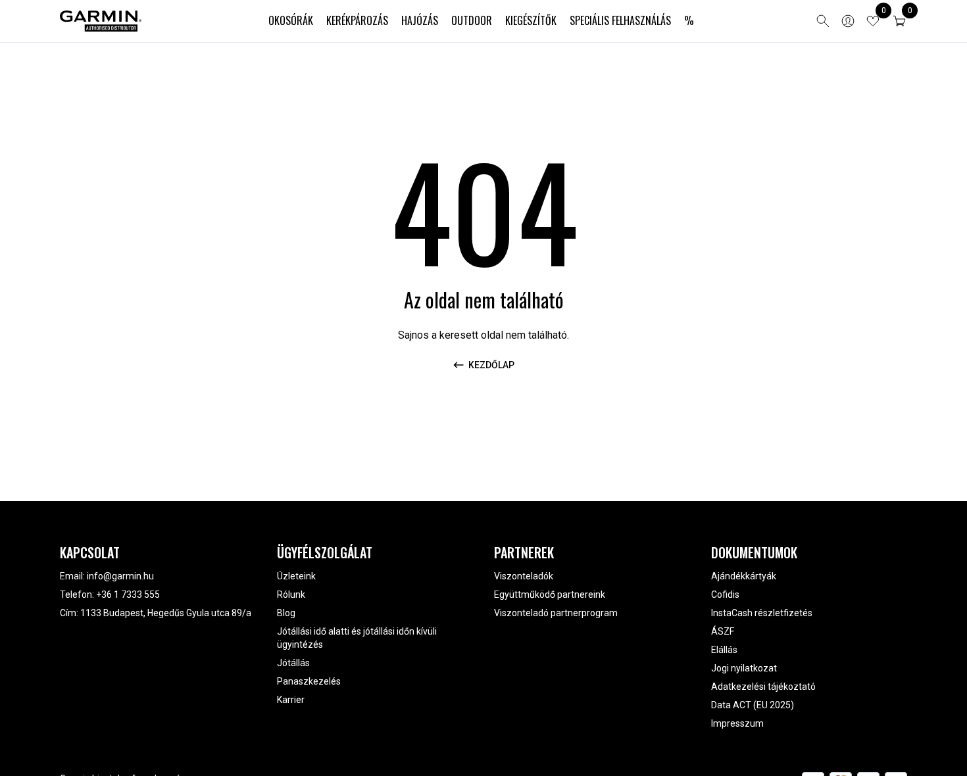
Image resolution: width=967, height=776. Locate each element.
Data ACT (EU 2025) (752, 705)
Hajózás (419, 20)
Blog (286, 613)
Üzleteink (296, 576)
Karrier (291, 699)
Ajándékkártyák (743, 576)
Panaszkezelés (309, 681)
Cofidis (725, 594)
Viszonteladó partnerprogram (556, 613)
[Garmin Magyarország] (100, 21)
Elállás (724, 649)
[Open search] (823, 21)
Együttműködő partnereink (549, 594)
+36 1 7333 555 (128, 594)
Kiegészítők (531, 20)
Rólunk (291, 594)
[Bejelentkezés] (848, 21)
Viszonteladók (523, 576)
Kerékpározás (357, 20)
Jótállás (293, 663)
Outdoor (471, 20)
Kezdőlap (491, 365)
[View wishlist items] (873, 21)
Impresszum (737, 723)
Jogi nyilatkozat (744, 668)
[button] (899, 21)
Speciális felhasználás (620, 20)
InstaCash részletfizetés (761, 613)
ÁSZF (722, 631)
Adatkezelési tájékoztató (763, 686)
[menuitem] (290, 21)
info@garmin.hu (120, 576)
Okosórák (290, 20)
